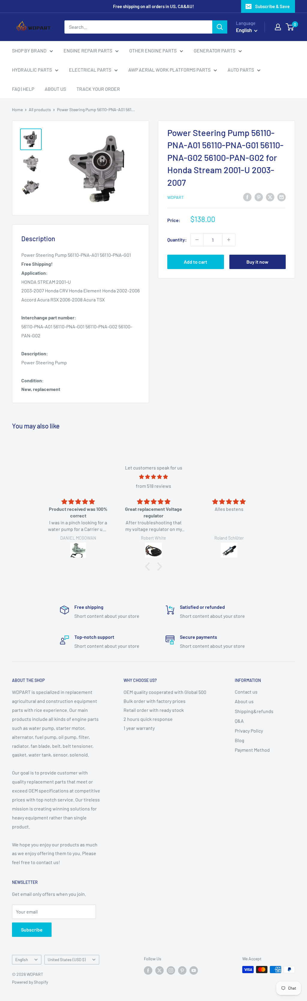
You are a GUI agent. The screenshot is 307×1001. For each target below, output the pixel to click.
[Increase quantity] (228, 239)
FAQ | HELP (23, 89)
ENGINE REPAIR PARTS (88, 50)
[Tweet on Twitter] (270, 196)
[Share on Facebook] (247, 196)
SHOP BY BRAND (29, 50)
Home (17, 109)
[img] (153, 476)
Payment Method (252, 750)
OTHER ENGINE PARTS (153, 50)
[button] (149, 566)
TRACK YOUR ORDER (98, 89)
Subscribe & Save (272, 6)
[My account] (278, 27)
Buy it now (257, 262)
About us (244, 701)
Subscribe (32, 929)
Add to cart (195, 262)
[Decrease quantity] (197, 239)
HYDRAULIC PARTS (32, 70)
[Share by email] (281, 196)
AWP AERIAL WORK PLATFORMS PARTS (169, 70)
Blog (239, 740)
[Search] (219, 27)
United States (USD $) (67, 959)
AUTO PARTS (241, 70)
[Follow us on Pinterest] (182, 970)
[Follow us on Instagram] (171, 970)
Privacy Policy (249, 730)
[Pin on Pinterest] (259, 196)
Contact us (246, 691)
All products (40, 109)
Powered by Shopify (30, 982)
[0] (290, 27)
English (21, 959)
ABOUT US (55, 89)
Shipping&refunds (254, 711)
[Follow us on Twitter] (159, 970)
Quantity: (177, 239)
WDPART (175, 197)
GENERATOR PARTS (214, 50)
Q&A (239, 721)
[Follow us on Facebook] (148, 970)
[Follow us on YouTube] (193, 970)
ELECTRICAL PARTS (90, 70)
